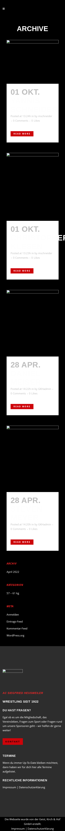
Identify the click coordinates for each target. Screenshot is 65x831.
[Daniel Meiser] (33, 323)
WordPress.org (15, 635)
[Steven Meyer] (33, 459)
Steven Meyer (26, 513)
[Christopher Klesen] (33, 187)
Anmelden (13, 614)
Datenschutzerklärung (32, 787)
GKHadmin (44, 389)
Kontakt (12, 741)
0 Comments (20, 120)
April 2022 (13, 572)
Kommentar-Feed (17, 628)
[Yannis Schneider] (33, 62)
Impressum (10, 787)
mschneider (45, 116)
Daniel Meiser (26, 378)
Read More (22, 133)
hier (34, 767)
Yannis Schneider (34, 105)
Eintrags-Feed (15, 621)
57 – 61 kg (13, 593)
